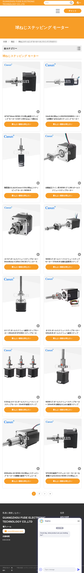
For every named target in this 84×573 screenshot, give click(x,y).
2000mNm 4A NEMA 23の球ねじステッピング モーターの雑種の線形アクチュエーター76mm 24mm (21, 475)
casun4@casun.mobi (15, 531)
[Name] (71, 2)
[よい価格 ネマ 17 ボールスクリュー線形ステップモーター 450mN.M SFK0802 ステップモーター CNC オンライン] (21, 302)
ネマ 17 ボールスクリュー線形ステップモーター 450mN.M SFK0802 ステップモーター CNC (21, 333)
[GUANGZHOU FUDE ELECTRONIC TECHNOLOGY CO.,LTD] (15, 11)
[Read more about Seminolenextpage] (45, 494)
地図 (11, 569)
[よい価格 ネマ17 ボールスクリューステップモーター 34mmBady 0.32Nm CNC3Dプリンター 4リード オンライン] (21, 230)
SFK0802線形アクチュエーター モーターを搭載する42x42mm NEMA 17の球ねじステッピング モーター (63, 475)
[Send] (78, 569)
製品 (12, 42)
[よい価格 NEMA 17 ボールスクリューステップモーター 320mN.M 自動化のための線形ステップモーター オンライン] (62, 373)
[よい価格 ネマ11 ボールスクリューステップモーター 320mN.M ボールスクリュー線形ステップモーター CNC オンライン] (62, 302)
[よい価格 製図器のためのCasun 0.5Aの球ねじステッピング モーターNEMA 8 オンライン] (21, 159)
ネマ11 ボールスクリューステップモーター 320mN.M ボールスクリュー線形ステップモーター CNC (63, 333)
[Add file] (40, 569)
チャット (73, 11)
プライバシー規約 (6, 569)
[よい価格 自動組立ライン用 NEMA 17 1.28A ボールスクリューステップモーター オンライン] (62, 159)
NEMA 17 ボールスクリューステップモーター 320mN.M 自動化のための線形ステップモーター (62, 404)
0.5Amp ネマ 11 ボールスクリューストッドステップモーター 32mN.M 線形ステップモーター (21, 404)
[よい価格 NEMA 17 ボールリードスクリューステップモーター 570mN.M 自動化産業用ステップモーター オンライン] (62, 230)
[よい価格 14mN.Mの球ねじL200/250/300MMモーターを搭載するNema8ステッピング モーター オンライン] (62, 88)
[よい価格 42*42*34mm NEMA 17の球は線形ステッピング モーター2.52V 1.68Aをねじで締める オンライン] (21, 88)
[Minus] (78, 521)
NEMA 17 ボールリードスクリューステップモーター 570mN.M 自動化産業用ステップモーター (62, 261)
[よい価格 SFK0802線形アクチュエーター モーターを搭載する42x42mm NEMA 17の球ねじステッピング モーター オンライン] (62, 445)
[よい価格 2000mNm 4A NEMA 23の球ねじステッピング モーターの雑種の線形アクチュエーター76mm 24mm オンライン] (21, 445)
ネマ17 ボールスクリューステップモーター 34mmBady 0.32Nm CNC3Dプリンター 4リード (21, 261)
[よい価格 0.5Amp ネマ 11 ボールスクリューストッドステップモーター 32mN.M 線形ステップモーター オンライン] (21, 373)
